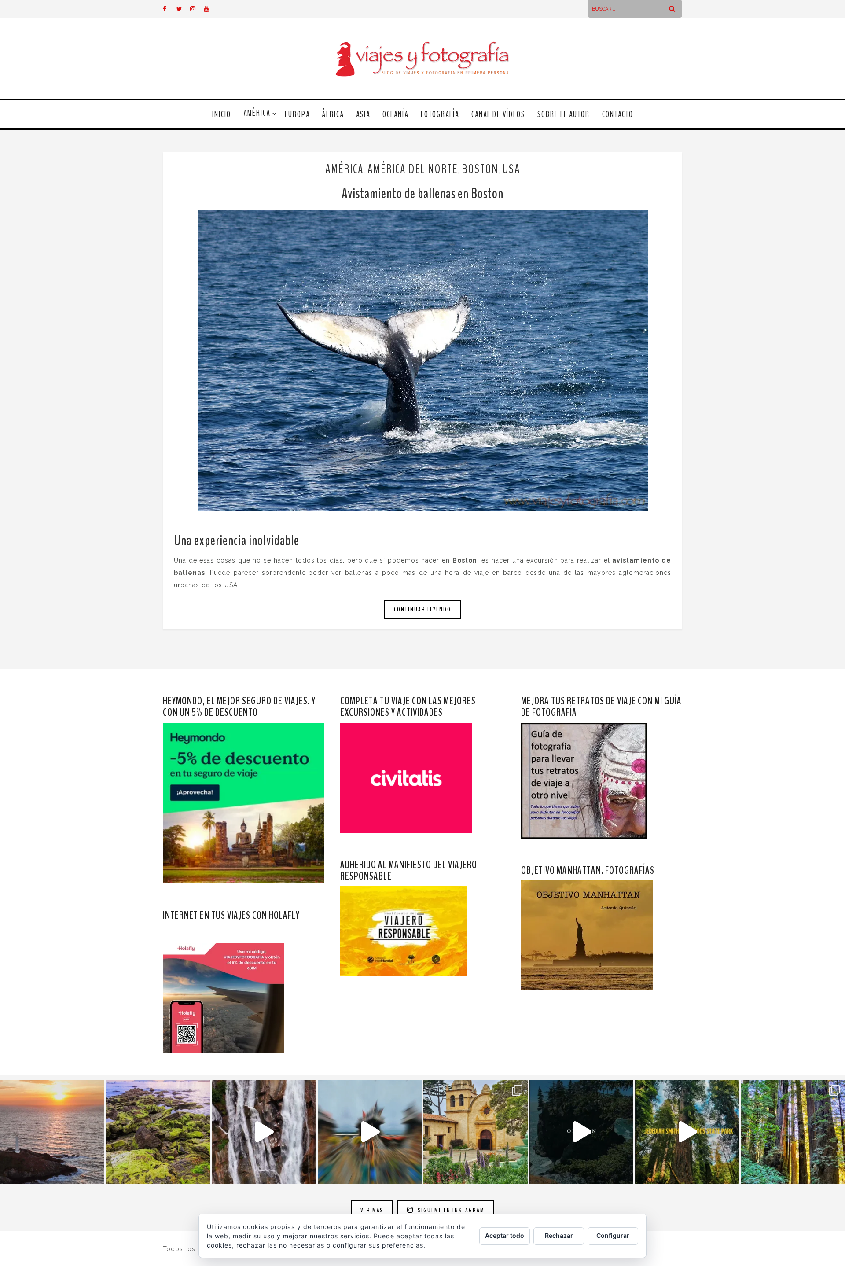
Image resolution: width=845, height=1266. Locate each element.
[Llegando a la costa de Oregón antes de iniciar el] (581, 1132)
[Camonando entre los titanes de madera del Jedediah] (687, 1132)
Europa (297, 114)
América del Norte (412, 169)
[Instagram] (196, 9)
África (333, 114)
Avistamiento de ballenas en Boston (422, 193)
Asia (363, 114)
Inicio (221, 114)
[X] (183, 9)
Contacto (617, 114)
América (256, 113)
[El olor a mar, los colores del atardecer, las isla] (158, 1132)
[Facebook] (169, 9)
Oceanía (395, 114)
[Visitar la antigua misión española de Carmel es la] (475, 1132)
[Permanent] (422, 360)
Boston (480, 169)
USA (511, 169)
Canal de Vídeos (498, 114)
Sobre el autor (563, 114)
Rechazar (559, 1235)
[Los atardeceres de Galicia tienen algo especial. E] (52, 1132)
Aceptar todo (504, 1235)
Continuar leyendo (422, 609)
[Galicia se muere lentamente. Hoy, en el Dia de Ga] (264, 1132)
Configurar (612, 1235)
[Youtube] (210, 9)
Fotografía (440, 114)
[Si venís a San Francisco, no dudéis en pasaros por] (370, 1132)
